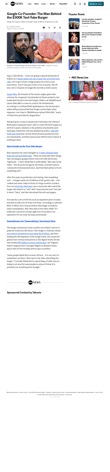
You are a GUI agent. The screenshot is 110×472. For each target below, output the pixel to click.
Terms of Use (99, 392)
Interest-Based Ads (71, 392)
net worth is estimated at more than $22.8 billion (28, 233)
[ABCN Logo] (17, 3)
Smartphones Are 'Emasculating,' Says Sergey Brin (31, 221)
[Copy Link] (60, 28)
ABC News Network (12, 392)
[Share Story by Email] (55, 28)
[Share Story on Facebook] (44, 28)
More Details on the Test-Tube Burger (24, 146)
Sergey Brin (12, 94)
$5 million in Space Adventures (32, 242)
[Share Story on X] (49, 28)
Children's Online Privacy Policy (55, 392)
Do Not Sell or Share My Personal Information (50, 395)
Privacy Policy (23, 392)
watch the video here (23, 186)
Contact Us (68, 395)
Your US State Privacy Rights (36, 392)
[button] (6, 4)
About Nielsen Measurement (86, 392)
